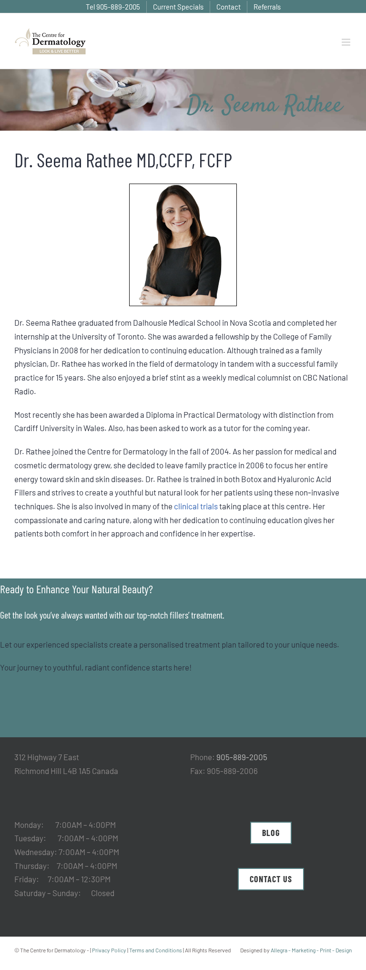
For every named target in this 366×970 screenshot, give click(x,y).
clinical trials (196, 506)
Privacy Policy (109, 950)
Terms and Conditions (155, 950)
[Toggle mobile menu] (347, 42)
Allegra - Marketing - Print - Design (311, 950)
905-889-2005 (241, 757)
